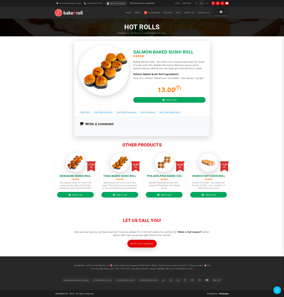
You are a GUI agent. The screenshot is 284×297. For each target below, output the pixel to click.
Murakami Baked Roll (75, 175)
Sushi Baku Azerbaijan (126, 112)
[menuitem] (196, 3)
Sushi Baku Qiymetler (103, 112)
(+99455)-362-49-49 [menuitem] (149, 280)
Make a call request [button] (142, 243)
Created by (218, 293)
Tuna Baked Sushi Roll (119, 175)
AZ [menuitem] (163, 280)
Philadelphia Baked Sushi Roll (164, 176)
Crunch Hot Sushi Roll (208, 175)
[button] (221, 13)
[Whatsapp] (199, 280)
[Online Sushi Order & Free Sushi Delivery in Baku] (69, 13)
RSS (218, 280)
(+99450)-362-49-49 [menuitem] (102, 280)
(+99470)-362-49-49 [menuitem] (125, 280)
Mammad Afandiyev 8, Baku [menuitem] (76, 280)
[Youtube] (207, 280)
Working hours (142, 3)
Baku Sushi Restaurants (170, 112)
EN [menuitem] (171, 280)
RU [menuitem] (178, 280)
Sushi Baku (85, 112)
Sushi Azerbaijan (148, 112)
